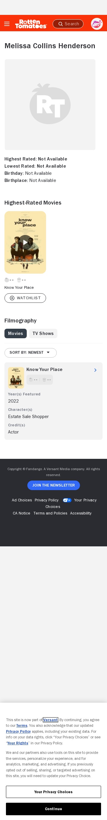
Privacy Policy (18, 731)
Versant (50, 720)
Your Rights (17, 743)
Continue (53, 809)
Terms (21, 725)
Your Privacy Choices (53, 792)
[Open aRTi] (96, 23)
